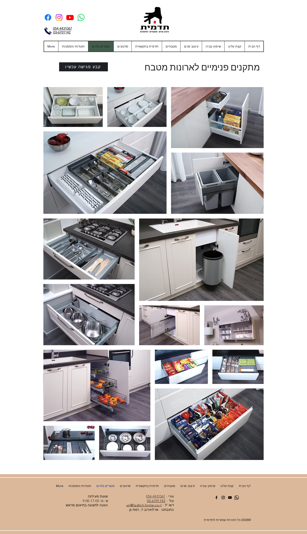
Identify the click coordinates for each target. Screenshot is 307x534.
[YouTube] (230, 497)
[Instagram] (59, 17)
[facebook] (216, 497)
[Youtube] (70, 17)
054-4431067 (155, 496)
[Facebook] (48, 17)
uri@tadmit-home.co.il (144, 505)
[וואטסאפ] (236, 497)
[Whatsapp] (81, 17)
